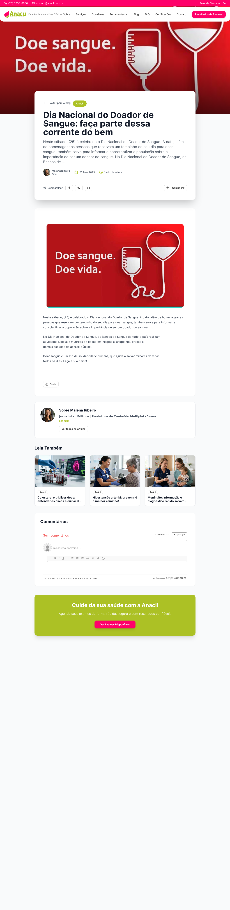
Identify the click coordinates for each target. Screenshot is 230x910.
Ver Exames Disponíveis (115, 624)
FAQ (147, 14)
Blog (136, 14)
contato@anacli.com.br (49, 3)
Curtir (53, 384)
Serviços (81, 14)
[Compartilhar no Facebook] (69, 188)
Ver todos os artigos (73, 428)
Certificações (163, 14)
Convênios (98, 14)
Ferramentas (117, 14)
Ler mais (64, 420)
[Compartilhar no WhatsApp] (88, 188)
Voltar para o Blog (60, 102)
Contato (181, 14)
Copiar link (178, 187)
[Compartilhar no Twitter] (79, 188)
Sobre (66, 14)
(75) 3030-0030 (18, 3)
